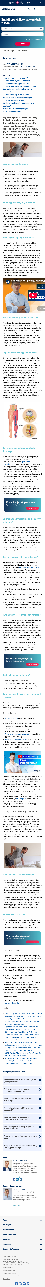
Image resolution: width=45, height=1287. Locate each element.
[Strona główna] (9, 9)
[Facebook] (16, 1283)
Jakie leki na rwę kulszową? (14, 100)
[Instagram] (20, 1283)
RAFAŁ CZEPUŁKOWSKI (15, 64)
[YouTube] (24, 1283)
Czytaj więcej (16, 1177)
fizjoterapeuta (21, 799)
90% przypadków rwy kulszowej (16, 739)
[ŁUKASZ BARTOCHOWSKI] (7, 1194)
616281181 (30, 9)
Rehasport (6, 51)
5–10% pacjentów (11, 718)
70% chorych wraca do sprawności (17, 734)
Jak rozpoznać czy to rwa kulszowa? (17, 95)
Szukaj (22, 44)
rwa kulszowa (22, 51)
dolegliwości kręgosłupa (11, 1003)
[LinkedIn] (28, 1283)
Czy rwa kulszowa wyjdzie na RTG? (16, 84)
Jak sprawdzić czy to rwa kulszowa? (17, 81)
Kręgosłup (13, 51)
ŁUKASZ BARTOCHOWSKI (28, 67)
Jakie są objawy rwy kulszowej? (15, 78)
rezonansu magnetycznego (29, 567)
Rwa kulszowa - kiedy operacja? (15, 109)
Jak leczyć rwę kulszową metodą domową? (20, 86)
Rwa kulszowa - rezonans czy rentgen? (18, 98)
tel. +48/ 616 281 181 (9, 1263)
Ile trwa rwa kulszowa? (12, 112)
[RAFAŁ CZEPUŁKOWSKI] (7, 1165)
